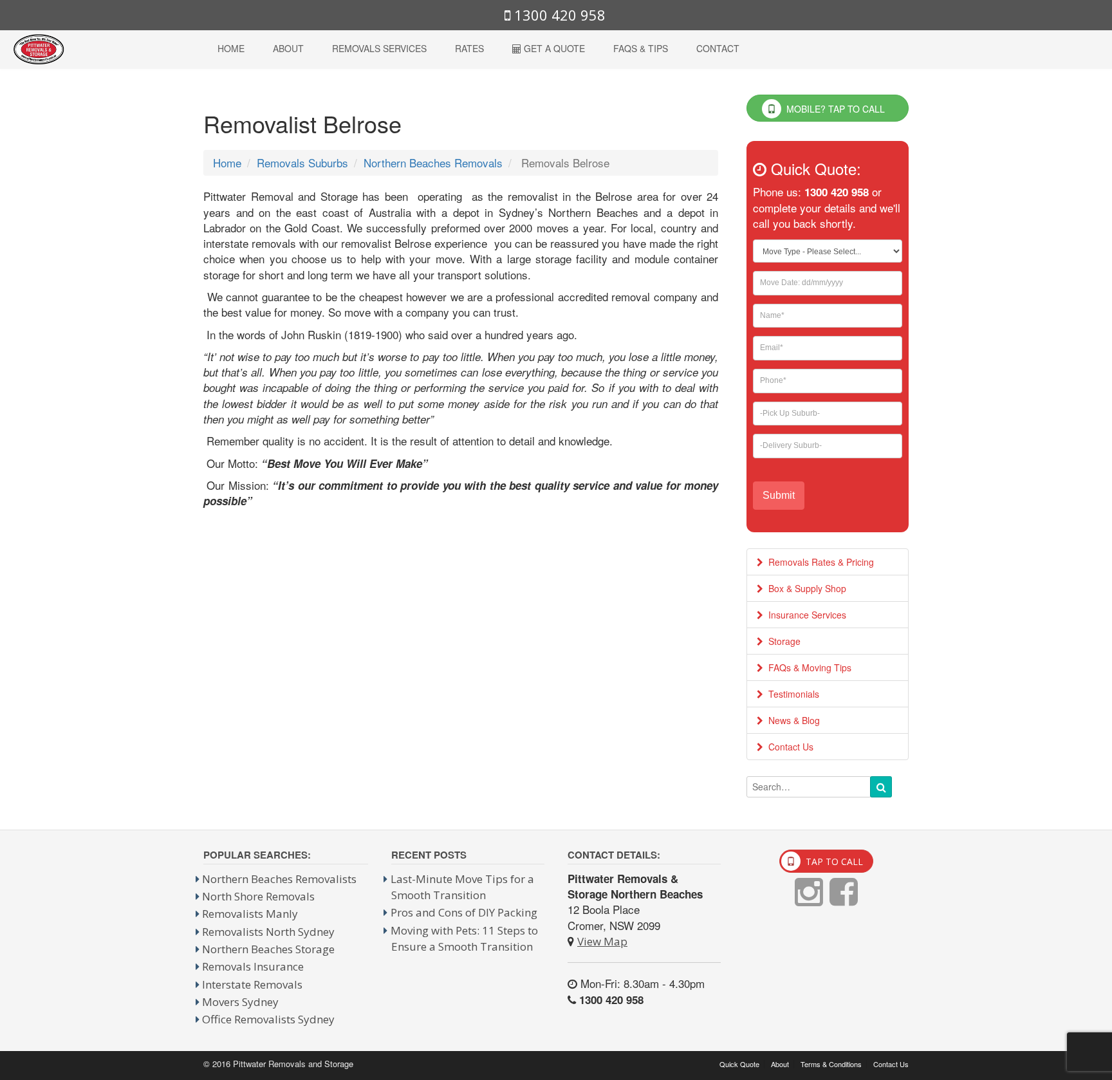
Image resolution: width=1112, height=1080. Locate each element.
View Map (602, 941)
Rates (469, 48)
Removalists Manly (250, 913)
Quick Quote (739, 1064)
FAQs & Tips (640, 48)
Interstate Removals (252, 984)
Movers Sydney (240, 1001)
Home (231, 48)
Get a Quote (553, 48)
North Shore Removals (258, 896)
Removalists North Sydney (268, 931)
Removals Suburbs (302, 162)
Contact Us (788, 746)
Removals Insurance (253, 966)
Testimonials (791, 693)
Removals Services (379, 48)
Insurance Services (804, 614)
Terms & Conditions (831, 1064)
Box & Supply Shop (804, 588)
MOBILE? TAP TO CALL (834, 108)
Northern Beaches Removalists (279, 878)
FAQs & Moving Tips (807, 667)
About (288, 48)
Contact (717, 48)
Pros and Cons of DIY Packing (464, 912)
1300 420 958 (558, 14)
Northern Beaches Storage (268, 949)
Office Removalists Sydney (268, 1019)
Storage (782, 641)
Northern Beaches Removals (433, 162)
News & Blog (791, 720)
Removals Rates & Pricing (818, 561)
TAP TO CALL (833, 861)
